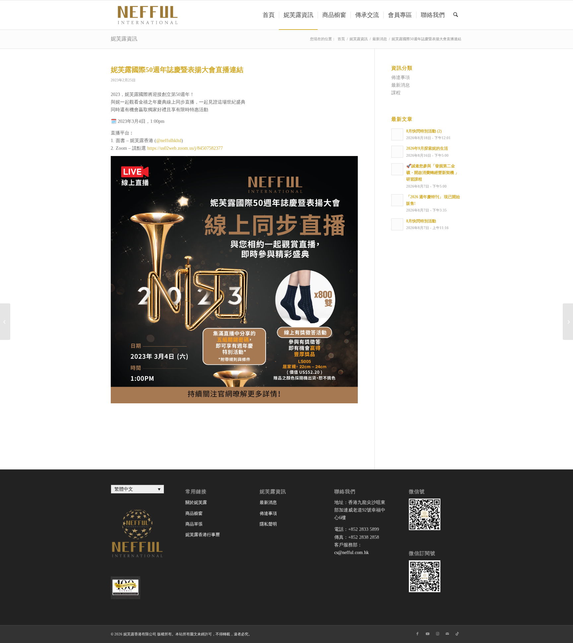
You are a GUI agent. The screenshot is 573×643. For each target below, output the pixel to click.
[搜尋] (455, 15)
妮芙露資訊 (124, 38)
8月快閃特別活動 (421, 221)
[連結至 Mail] (447, 634)
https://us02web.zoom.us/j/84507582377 (185, 148)
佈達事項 (400, 77)
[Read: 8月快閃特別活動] (397, 224)
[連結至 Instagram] (437, 634)
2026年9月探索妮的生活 (427, 148)
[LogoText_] (146, 15)
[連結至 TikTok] (457, 634)
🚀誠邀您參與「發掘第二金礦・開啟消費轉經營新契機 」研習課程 (432, 173)
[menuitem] (268, 15)
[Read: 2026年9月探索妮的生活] (397, 152)
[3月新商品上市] (5, 321)
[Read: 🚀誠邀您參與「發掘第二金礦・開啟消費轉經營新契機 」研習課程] (397, 169)
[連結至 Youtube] (427, 634)
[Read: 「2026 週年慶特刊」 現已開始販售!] (397, 200)
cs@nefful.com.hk (351, 552)
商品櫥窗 (194, 513)
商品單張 (194, 524)
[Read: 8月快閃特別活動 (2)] (397, 134)
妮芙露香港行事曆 (202, 534)
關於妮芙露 (196, 502)
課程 (396, 92)
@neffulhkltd (168, 140)
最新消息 (400, 85)
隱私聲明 (268, 524)
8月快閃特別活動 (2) (424, 131)
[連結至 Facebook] (417, 634)
